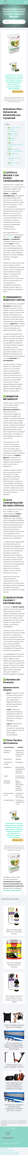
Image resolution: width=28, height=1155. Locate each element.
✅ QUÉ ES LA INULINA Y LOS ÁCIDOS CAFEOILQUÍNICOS (14, 130)
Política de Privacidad (6, 1150)
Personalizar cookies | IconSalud (9, 1152)
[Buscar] (22, 21)
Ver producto (18, 91)
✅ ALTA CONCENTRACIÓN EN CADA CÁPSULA (15, 145)
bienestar (10, 237)
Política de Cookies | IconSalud (9, 1154)
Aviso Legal (3, 1148)
